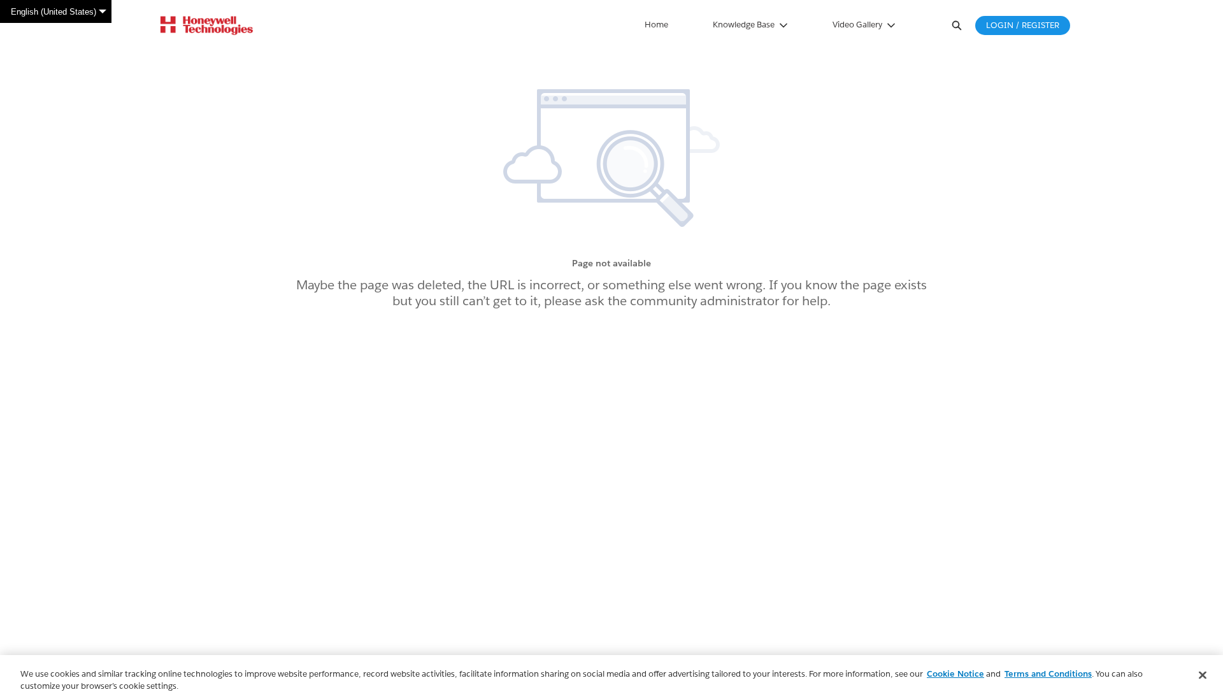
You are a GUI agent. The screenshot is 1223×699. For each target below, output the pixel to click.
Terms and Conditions (1048, 673)
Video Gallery (857, 24)
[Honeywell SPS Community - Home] (207, 25)
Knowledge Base (744, 24)
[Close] (1203, 675)
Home (656, 24)
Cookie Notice (955, 673)
